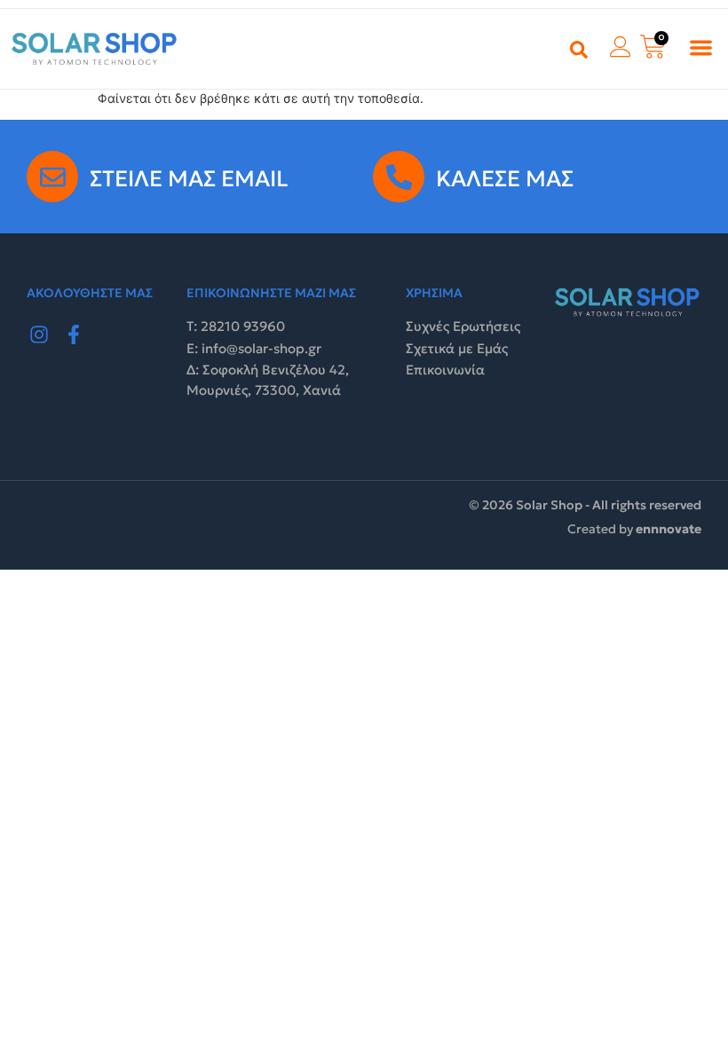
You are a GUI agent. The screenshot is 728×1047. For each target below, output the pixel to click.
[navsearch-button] (579, 49)
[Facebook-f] (74, 334)
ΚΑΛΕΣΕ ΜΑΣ (505, 179)
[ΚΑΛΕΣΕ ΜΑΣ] (398, 176)
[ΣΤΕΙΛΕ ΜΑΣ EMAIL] (52, 176)
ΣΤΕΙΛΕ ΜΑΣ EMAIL (189, 179)
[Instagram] (39, 334)
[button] (702, 47)
